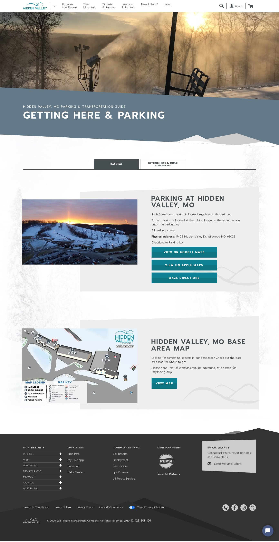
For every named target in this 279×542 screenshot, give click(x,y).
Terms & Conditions (35, 507)
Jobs (167, 4)
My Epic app (76, 460)
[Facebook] (234, 507)
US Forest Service (124, 479)
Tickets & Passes (108, 6)
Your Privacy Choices (150, 507)
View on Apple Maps (184, 265)
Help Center (76, 472)
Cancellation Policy (111, 507)
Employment (120, 460)
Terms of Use (62, 507)
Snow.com (74, 466)
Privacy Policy (85, 507)
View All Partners (168, 474)
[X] (252, 507)
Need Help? (149, 4)
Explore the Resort (69, 6)
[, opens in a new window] (79, 365)
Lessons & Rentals (128, 6)
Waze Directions (184, 278)
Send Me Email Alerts (227, 464)
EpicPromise (120, 472)
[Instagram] (243, 507)
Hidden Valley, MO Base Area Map (198, 345)
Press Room (120, 466)
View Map (166, 383)
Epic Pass (73, 454)
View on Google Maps (184, 252)
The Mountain (89, 6)
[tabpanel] (139, 298)
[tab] (116, 164)
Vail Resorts (120, 454)
